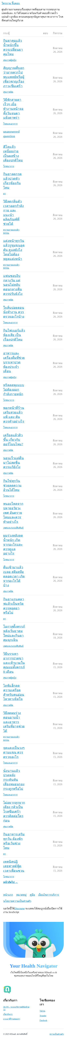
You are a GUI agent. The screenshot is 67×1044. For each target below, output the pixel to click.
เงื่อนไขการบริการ (48, 894)
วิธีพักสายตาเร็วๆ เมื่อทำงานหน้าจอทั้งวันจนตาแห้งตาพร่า (13, 108)
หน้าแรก (8, 894)
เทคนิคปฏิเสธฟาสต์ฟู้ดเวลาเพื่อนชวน (13, 866)
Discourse (19, 908)
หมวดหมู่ (21, 894)
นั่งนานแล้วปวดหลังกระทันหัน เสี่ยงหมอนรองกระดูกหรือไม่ (13, 779)
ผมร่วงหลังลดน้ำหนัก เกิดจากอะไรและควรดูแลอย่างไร (13, 544)
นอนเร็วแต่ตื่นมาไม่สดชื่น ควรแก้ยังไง (13, 462)
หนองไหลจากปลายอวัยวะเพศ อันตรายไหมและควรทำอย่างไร (13, 512)
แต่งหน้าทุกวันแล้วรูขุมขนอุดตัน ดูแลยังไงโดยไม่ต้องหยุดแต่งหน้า (14, 249)
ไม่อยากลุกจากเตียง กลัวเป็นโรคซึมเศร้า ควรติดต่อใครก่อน (14, 811)
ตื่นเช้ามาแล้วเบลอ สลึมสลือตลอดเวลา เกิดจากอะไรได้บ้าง (14, 576)
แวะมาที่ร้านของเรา (11, 1019)
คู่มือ (32, 894)
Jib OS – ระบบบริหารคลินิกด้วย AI (16, 1008)
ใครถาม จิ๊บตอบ (11, 3)
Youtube (43, 1016)
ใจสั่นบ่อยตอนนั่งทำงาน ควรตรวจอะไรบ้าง (13, 312)
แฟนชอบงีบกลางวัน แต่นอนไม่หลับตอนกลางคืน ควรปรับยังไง (12, 285)
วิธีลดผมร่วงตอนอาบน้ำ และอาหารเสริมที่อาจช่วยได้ (14, 722)
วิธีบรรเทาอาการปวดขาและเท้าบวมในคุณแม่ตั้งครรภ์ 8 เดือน (14, 662)
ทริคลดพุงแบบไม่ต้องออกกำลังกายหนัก (13, 389)
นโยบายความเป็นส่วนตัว (17, 901)
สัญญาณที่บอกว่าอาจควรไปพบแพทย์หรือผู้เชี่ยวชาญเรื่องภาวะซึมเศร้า (13, 77)
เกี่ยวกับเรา (8, 1014)
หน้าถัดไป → (10, 882)
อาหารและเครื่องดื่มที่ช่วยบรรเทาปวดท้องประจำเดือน (14, 362)
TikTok (42, 1011)
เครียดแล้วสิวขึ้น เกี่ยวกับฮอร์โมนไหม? (13, 439)
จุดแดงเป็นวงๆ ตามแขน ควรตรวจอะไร (14, 752)
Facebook (43, 1020)
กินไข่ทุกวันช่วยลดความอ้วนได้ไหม (12, 485)
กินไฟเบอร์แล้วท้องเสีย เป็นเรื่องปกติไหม (14, 335)
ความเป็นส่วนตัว (57, 1034)
